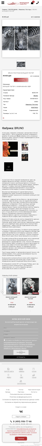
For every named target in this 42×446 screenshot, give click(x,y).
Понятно (21, 438)
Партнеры (21, 392)
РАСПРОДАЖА (13, 9)
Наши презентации (34, 389)
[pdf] (3, 118)
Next (39, 291)
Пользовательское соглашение (14, 342)
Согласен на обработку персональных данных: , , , (20, 344)
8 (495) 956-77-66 (22, 421)
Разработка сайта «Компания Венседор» (30, 445)
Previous (2, 291)
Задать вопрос (21, 416)
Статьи (21, 389)
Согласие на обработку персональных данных (21, 402)
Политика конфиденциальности (17, 430)
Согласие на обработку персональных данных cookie (20, 399)
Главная (4, 9)
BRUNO (36, 95)
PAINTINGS (34, 107)
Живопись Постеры (25, 9)
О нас (8, 389)
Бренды (7, 392)
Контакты (34, 392)
